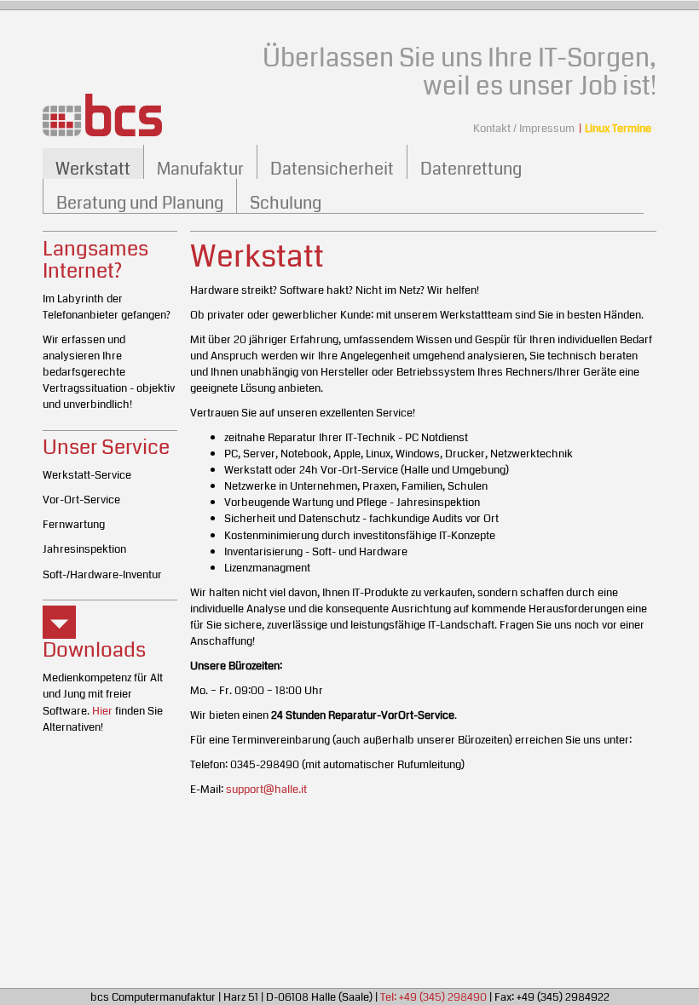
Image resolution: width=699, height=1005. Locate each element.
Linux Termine (618, 128)
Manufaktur (200, 169)
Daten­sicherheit (332, 169)
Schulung (285, 203)
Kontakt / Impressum (524, 128)
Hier (102, 711)
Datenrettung (471, 169)
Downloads (94, 649)
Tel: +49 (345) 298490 (433, 997)
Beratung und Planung (139, 203)
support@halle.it (266, 789)
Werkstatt (92, 169)
